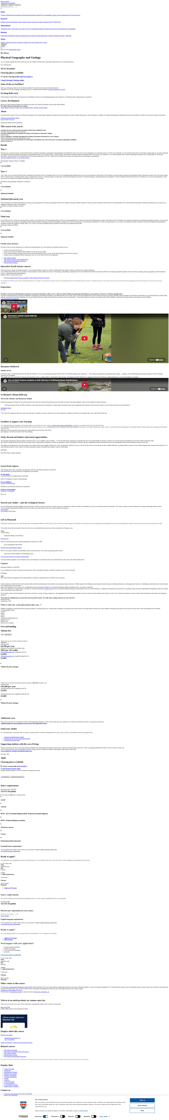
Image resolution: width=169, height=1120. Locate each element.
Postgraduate (17, 15)
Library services (56, 15)
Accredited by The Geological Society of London (35, 278)
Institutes (3, 22)
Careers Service (48, 588)
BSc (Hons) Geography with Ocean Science (16, 1051)
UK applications (5, 777)
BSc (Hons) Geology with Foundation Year (16, 259)
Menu (11, 4)
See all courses (5, 916)
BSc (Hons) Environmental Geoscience (15, 261)
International (5, 25)
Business (4, 32)
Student (3, 44)
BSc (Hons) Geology (10, 258)
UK (2, 634)
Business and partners (10, 1075)
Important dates (66, 15)
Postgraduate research (16, 22)
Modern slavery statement (11, 1086)
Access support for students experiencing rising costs (16, 751)
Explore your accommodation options (11, 547)
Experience (12, 107)
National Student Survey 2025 (56, 89)
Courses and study (9, 1069)
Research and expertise (10, 1073)
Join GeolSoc (4, 509)
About (3, 39)
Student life (39, 15)
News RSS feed (9, 1081)
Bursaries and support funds (12, 740)
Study (3, 12)
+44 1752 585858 (9, 1039)
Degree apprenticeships (21, 35)
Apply (31, 107)
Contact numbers (9, 1083)
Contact (45, 42)
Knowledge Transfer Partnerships (38, 35)
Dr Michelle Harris (6, 408)
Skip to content (5, 1)
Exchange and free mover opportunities (55, 29)
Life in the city (5, 538)
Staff (3, 46)
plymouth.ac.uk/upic (16, 992)
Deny (142, 1110)
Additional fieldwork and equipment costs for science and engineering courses (24, 723)
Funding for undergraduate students (14, 737)
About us (6, 1080)
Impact (8, 22)
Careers (17, 107)
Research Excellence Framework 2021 (42, 22)
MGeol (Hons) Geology (11, 262)
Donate (62, 35)
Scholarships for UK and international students (17, 738)
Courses (3, 15)
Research (4, 19)
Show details (104, 1116)
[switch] (62, 1116)
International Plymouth (10, 1072)
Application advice (6, 29)
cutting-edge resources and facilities (62, 425)
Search (4, 4)
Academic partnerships (53, 35)
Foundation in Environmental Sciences (11, 990)
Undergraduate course (14, 49)
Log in (17, 4)
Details (6, 107)
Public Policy (57, 22)
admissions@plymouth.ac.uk (12, 1038)
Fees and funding (25, 107)
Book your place (5, 1007)
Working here (38, 42)
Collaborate (68, 35)
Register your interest (6, 1035)
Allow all (142, 1100)
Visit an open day (75, 15)
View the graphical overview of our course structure (15, 157)
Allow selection (142, 1105)
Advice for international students (35, 29)
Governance (20, 42)
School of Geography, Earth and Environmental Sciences (16, 1042)
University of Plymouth (10, 1094)
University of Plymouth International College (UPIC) (18, 987)
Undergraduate (10, 15)
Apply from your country (18, 29)
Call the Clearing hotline (40, 107)
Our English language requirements (10, 851)
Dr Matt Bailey (5, 474)
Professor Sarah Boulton (8, 489)
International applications (17, 777)
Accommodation (47, 15)
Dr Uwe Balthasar (6, 482)
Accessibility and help (11, 1085)
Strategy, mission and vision (8, 42)
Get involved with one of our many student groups (15, 556)
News (29, 42)
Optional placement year (7, 652)
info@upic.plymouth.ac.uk (41, 992)
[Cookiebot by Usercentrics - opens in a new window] (23, 1116)
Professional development (29, 15)
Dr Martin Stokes (14, 118)
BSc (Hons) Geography (10, 1050)
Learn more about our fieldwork (9, 298)
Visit (33, 42)
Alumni (26, 42)
